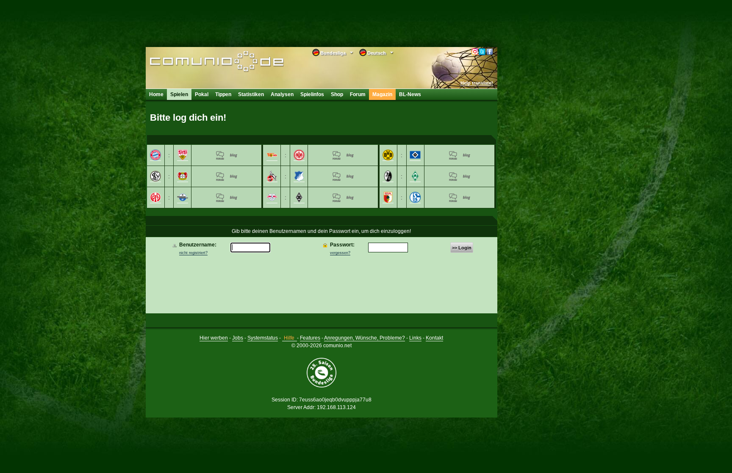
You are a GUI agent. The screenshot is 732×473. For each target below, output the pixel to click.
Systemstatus (262, 338)
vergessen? (340, 253)
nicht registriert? (193, 253)
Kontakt (434, 338)
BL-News (410, 94)
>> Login (461, 247)
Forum (358, 94)
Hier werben (214, 338)
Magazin (382, 94)
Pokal (201, 94)
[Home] (204, 62)
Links (415, 338)
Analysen (282, 94)
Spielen (179, 94)
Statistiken (251, 94)
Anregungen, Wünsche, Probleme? (364, 338)
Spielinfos (312, 94)
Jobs (237, 338)
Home (156, 94)
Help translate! (476, 83)
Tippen (223, 94)
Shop (337, 94)
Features (310, 338)
